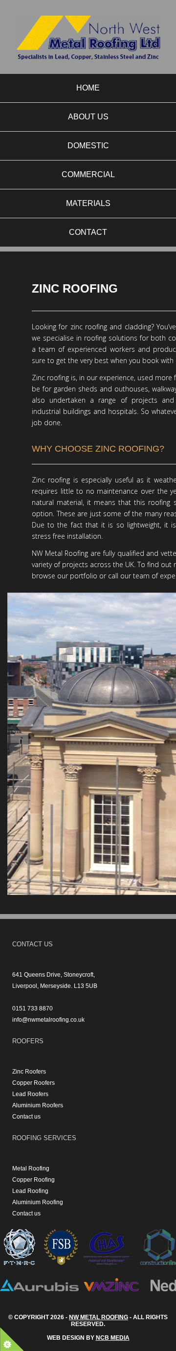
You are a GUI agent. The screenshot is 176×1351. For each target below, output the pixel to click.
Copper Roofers (33, 1082)
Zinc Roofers (29, 1071)
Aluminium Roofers (37, 1105)
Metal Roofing (30, 1168)
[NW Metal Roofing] (88, 40)
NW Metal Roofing (98, 1317)
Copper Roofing (33, 1179)
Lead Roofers (30, 1094)
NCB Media (113, 1337)
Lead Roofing (30, 1191)
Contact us (26, 1116)
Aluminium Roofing (37, 1202)
